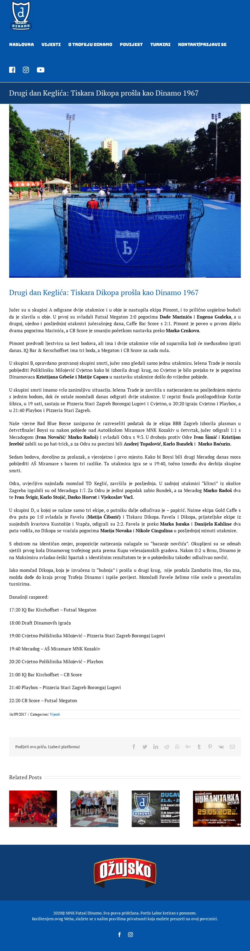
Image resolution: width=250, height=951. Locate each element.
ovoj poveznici (204, 918)
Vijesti (55, 714)
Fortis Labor (151, 913)
